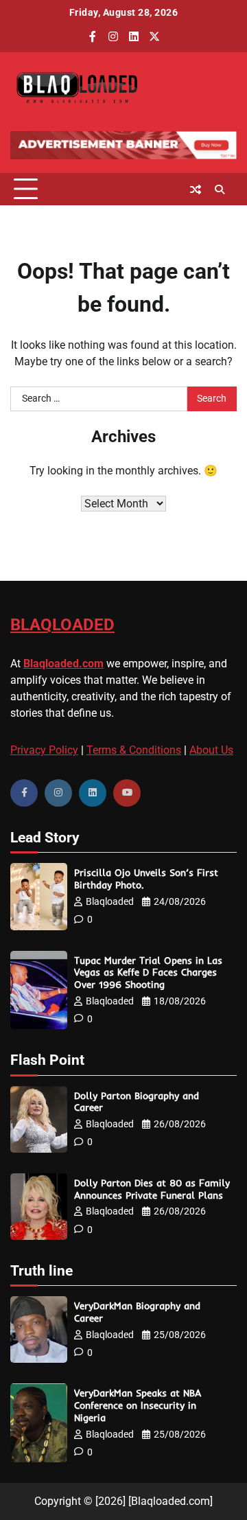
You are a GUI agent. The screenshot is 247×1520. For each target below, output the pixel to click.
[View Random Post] (195, 189)
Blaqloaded (110, 901)
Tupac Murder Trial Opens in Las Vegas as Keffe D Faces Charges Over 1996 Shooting (148, 972)
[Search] (219, 189)
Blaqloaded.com (63, 663)
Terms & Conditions (133, 750)
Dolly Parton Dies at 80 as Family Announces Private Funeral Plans (152, 1189)
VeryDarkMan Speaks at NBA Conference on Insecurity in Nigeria (137, 1405)
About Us (211, 750)
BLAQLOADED (62, 624)
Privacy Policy (44, 750)
